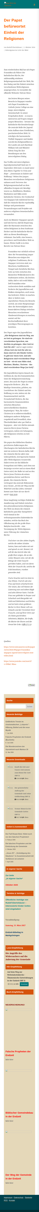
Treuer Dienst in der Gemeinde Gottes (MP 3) (23, 811)
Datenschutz (18, 1197)
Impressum (8, 1197)
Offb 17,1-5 (26, 624)
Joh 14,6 (13, 494)
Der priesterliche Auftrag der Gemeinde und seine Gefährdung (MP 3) (23, 792)
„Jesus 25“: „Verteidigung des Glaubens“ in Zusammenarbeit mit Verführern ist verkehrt (19, 856)
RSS (6, 1200)
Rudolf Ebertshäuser (14, 47)
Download (24, 984)
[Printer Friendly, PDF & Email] (31, 685)
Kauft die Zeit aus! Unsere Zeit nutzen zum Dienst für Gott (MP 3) (23, 771)
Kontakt (12, 1200)
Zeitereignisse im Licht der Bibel (16, 50)
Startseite (28, 1197)
